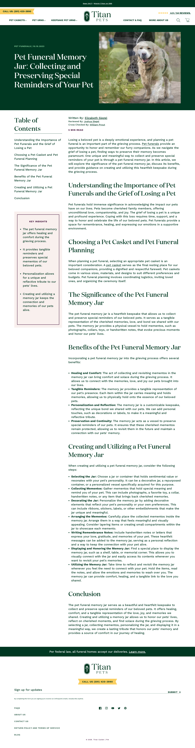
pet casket (113, 265)
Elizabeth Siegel (96, 118)
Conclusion (22, 198)
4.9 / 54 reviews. (180, 13)
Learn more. (137, 651)
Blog (17, 735)
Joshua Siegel (91, 121)
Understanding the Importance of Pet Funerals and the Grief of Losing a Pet (37, 144)
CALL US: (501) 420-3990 (17, 11)
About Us (20, 715)
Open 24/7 (87, 3)
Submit (173, 692)
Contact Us (21, 721)
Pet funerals (150, 143)
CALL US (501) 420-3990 (97, 681)
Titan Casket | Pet (101, 740)
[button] (17, 20)
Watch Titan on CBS (103, 3)
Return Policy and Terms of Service (37, 728)
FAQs (17, 708)
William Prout (97, 124)
